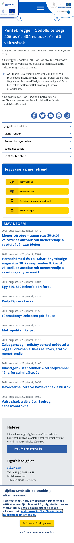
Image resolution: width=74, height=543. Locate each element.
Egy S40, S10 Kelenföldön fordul (27, 286)
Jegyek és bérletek (15, 126)
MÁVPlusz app (27, 210)
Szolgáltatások (14, 148)
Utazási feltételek (15, 156)
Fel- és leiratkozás (28, 449)
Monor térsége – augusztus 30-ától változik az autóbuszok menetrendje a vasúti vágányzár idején (33, 240)
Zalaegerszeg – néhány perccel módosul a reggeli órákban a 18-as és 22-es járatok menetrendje (35, 349)
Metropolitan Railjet (18, 330)
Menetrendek (12, 133)
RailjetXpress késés (17, 301)
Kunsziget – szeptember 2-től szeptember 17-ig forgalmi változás (35, 370)
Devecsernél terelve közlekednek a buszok (36, 387)
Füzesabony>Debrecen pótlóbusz (28, 316)
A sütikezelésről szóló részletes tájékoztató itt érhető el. (33, 512)
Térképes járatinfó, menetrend (35, 201)
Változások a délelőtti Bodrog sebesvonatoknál (26, 403)
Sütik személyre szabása (38, 532)
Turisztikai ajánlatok (17, 141)
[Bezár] (20, 18)
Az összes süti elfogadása (37, 523)
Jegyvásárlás (26, 181)
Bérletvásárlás (27, 191)
